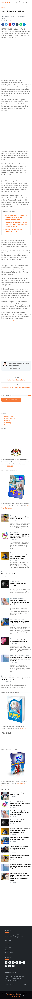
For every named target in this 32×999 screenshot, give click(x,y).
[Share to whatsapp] (20, 24)
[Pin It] (10, 24)
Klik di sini (22, 728)
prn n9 (12, 515)
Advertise (7, 945)
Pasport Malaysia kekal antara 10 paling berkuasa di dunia (19, 640)
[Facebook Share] (2, 24)
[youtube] (20, 962)
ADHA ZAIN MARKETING (13, 995)
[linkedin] (13, 962)
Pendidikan (17, 676)
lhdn (11, 553)
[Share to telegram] (24, 24)
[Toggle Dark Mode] (23, 2)
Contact (7, 425)
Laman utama (9, 416)
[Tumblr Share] (17, 24)
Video (2, 572)
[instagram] (19, 2)
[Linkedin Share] (13, 24)
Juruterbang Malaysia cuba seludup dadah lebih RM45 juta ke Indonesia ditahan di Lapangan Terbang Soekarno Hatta (19, 877)
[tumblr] (9, 962)
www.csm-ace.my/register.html (11, 321)
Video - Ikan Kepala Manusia (10, 574)
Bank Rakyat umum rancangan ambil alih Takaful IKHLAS (19, 622)
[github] (13, 966)
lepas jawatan (14, 598)
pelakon (17, 581)
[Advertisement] (16, 57)
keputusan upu (14, 532)
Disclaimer (8, 947)
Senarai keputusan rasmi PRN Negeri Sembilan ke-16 (19, 517)
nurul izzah (20, 598)
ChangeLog (8, 950)
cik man (12, 581)
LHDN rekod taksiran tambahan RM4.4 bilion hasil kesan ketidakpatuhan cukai (16, 217)
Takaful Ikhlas (20, 619)
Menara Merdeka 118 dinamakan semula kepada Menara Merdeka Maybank (20, 659)
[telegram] (6, 962)
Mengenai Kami (9, 418)
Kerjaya (12, 676)
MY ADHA (5, 2)
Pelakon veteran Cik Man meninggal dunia (18, 584)
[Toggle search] (26, 2)
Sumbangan (8, 423)
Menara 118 (13, 655)
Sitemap (7, 421)
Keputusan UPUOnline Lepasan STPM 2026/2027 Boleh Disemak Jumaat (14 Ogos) (16, 224)
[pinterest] (16, 962)
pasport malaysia (14, 638)
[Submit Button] (25, 984)
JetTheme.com (16, 996)
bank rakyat (13, 619)
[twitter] (6, 966)
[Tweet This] (6, 24)
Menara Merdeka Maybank (24, 655)
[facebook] (16, 2)
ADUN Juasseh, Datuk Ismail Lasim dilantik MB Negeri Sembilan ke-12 (19, 848)
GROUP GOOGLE (7, 466)
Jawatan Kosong (5, 676)
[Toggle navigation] (29, 2)
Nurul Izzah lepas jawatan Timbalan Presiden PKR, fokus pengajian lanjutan (19, 602)
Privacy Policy (9, 952)
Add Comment (12, 400)
